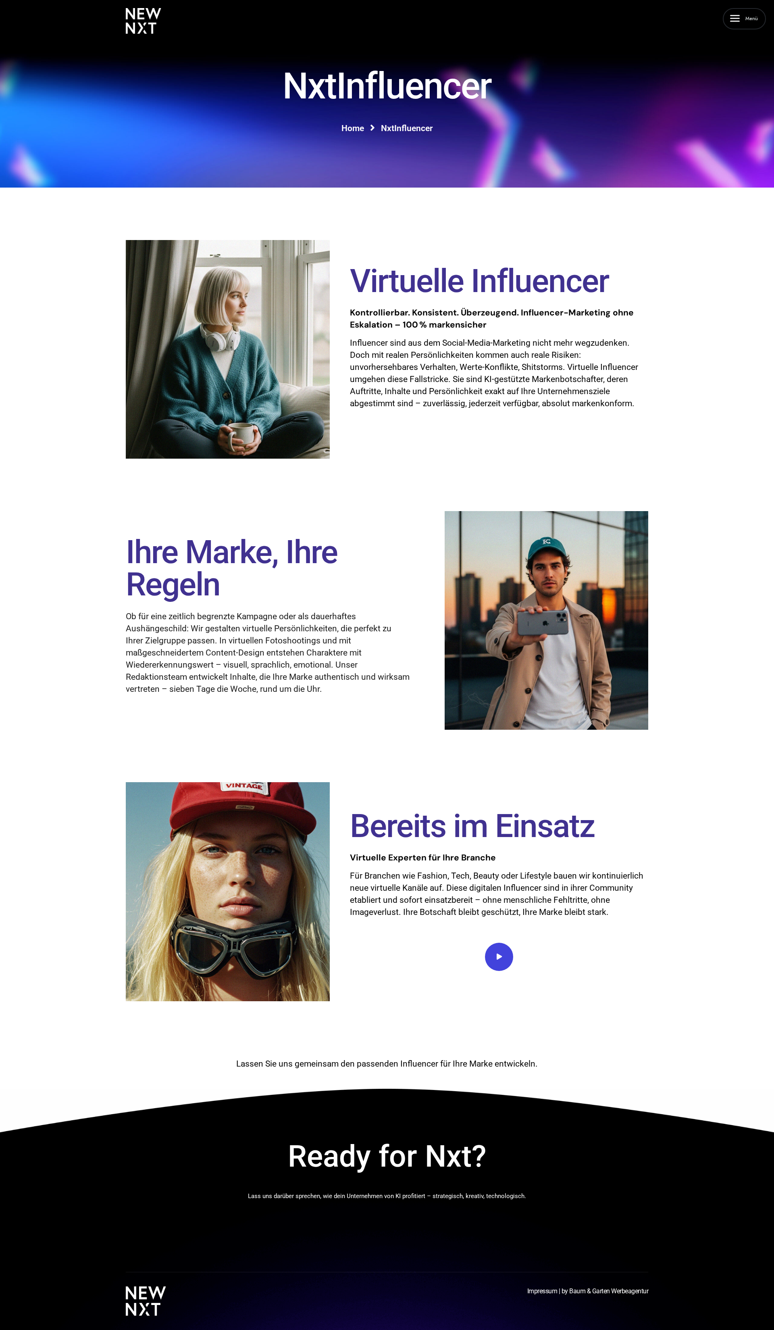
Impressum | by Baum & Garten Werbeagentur (588, 1291)
